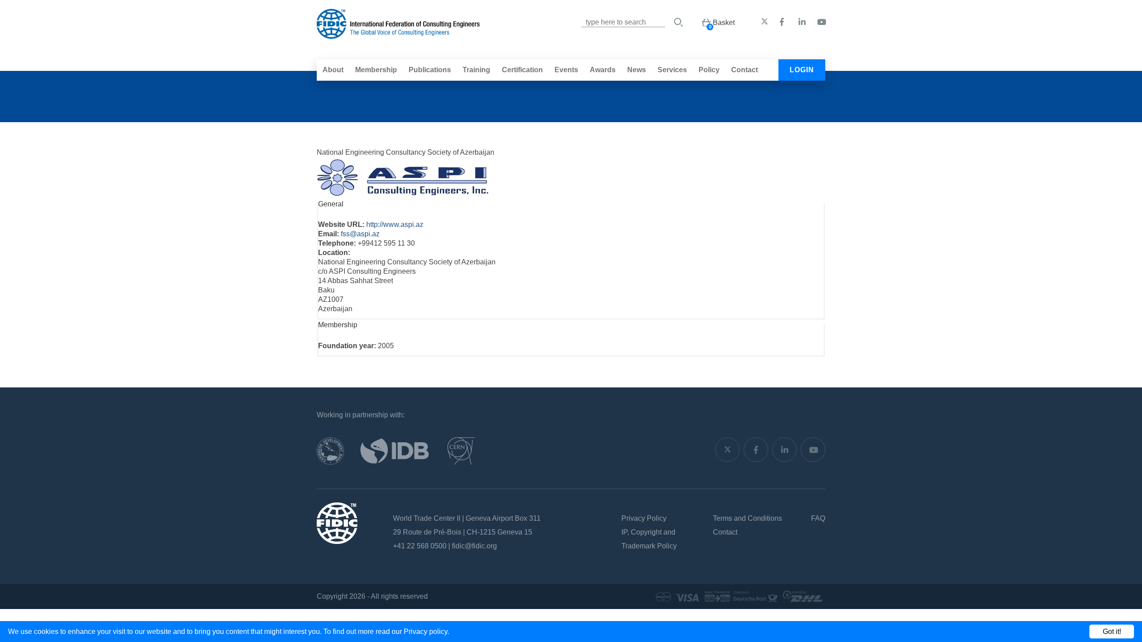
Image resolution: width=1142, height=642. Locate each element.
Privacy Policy (643, 518)
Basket (724, 22)
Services (672, 70)
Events (566, 70)
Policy (709, 70)
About (333, 70)
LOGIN (802, 70)
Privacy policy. (426, 631)
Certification (522, 70)
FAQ (818, 518)
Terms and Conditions (747, 518)
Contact (744, 70)
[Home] (398, 34)
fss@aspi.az (360, 234)
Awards (603, 70)
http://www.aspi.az (394, 224)
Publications (430, 70)
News (636, 70)
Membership (376, 70)
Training (476, 70)
